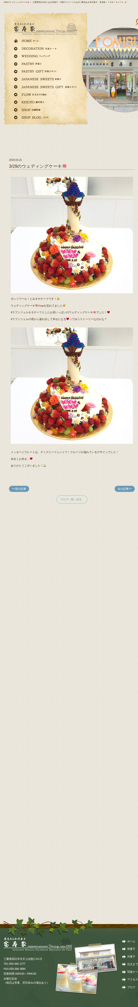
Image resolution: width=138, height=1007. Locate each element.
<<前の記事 (19, 488)
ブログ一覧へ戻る (71, 499)
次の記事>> (125, 488)
